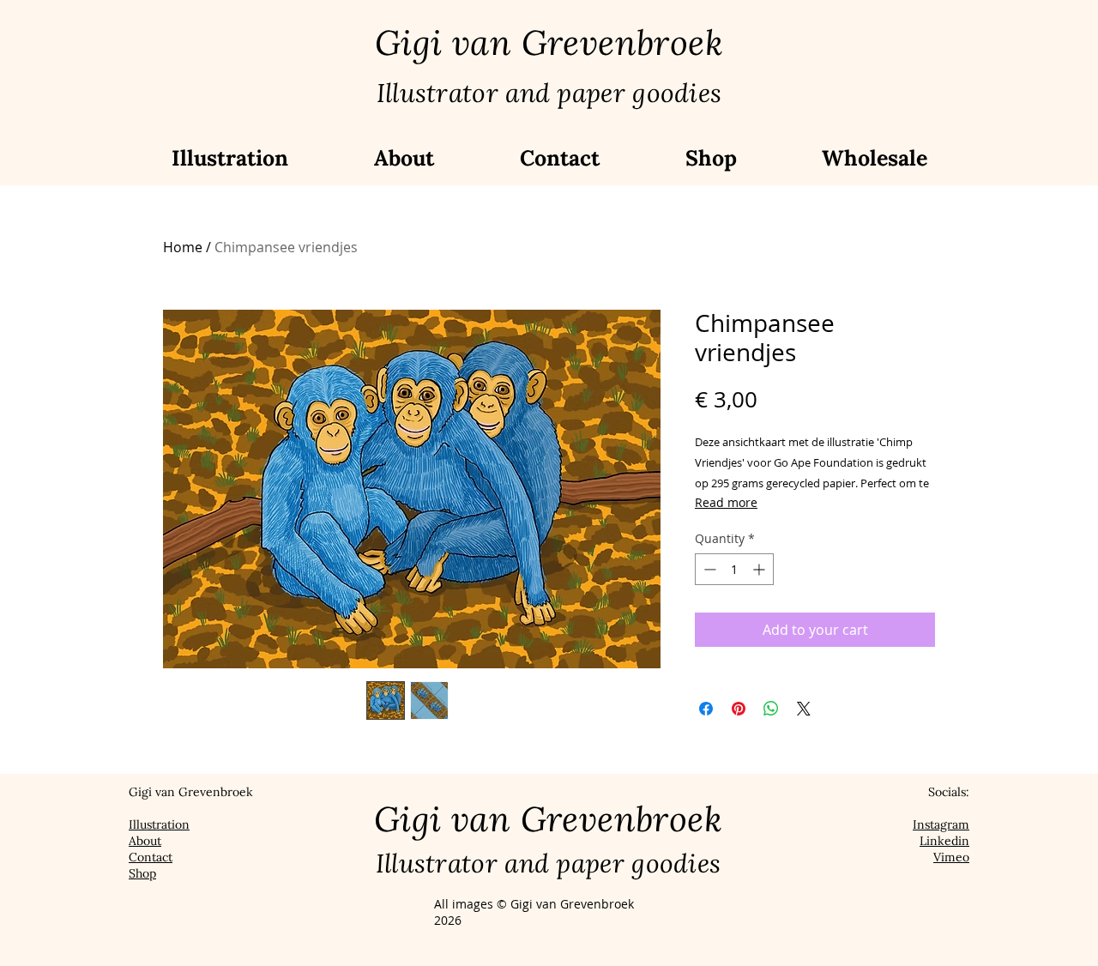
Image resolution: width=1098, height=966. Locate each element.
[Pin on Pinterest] (738, 708)
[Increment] (760, 569)
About (145, 840)
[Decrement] (708, 569)
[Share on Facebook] (706, 708)
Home (182, 247)
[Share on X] (803, 708)
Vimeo (951, 857)
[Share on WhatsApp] (771, 708)
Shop (142, 873)
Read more (726, 502)
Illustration (159, 824)
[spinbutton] (734, 569)
